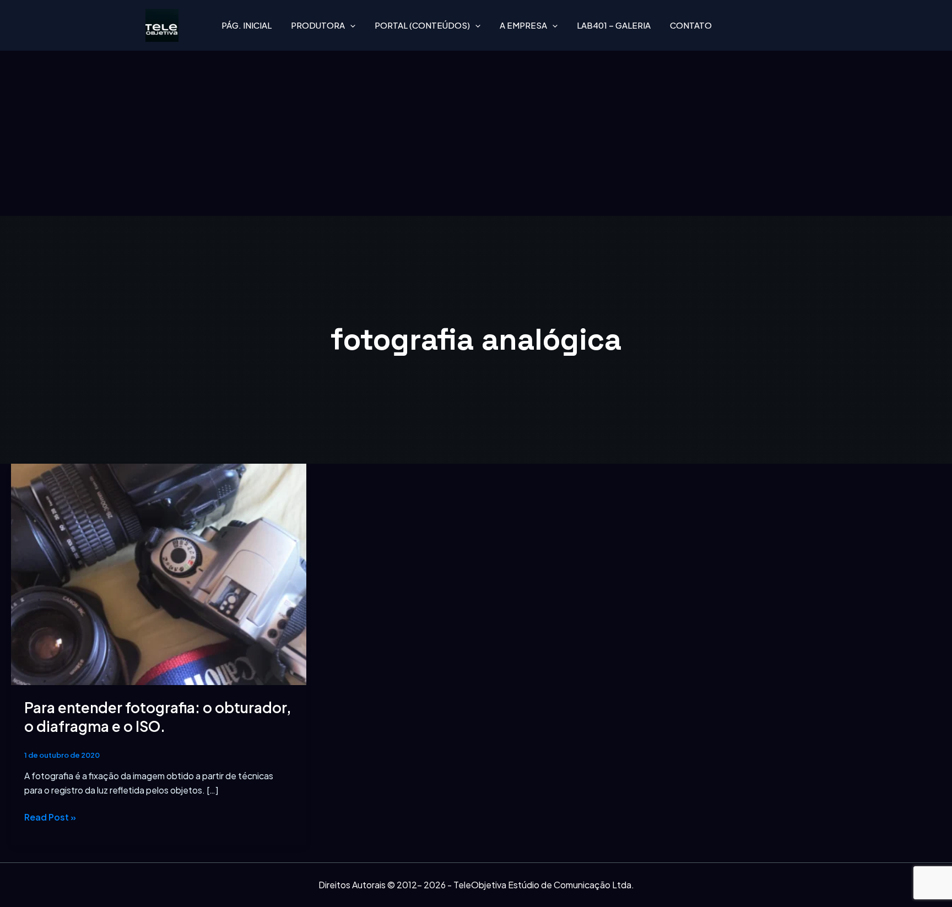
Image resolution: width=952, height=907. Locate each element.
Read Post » (50, 816)
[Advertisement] (476, 133)
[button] (350, 25)
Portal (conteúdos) (422, 25)
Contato (691, 25)
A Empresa (523, 25)
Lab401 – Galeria (614, 25)
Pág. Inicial (246, 25)
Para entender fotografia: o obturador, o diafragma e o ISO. (157, 716)
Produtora (318, 25)
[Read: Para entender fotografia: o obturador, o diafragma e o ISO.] (158, 573)
